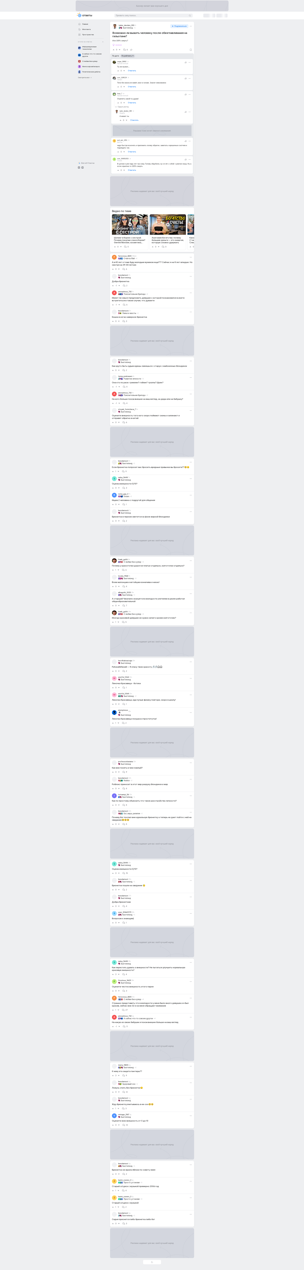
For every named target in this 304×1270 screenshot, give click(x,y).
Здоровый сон (128, 1084)
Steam (126, 496)
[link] (130, 232)
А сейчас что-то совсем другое (138, 1018)
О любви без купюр (132, 562)
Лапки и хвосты (129, 313)
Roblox (127, 781)
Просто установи (132, 1183)
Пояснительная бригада (134, 294)
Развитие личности (132, 379)
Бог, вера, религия (132, 814)
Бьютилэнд (128, 28)
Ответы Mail (129, 258)
